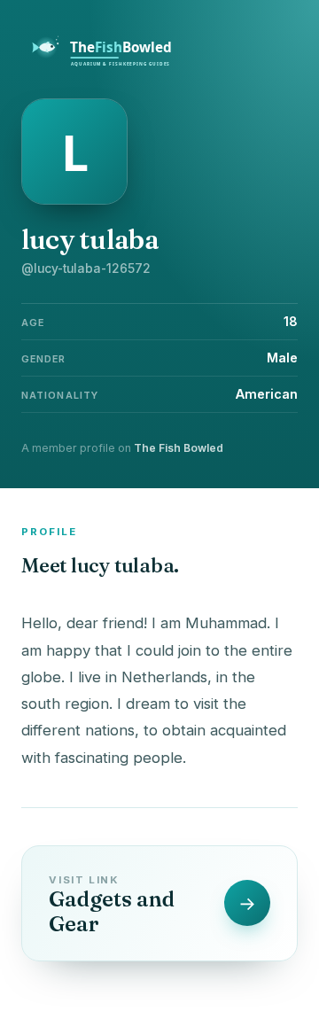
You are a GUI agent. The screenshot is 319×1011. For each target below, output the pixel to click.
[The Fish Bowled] (111, 64)
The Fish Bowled (178, 448)
